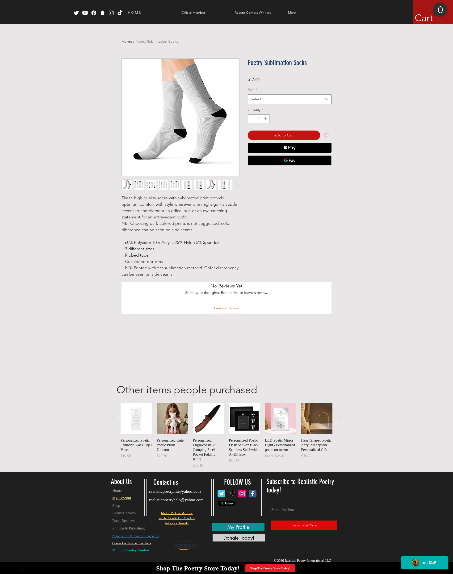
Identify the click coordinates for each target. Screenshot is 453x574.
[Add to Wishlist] (326, 135)
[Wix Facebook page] (252, 493)
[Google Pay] (289, 160)
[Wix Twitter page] (221, 493)
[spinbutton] (258, 119)
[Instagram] (111, 13)
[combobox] (289, 99)
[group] (226, 435)
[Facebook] (94, 13)
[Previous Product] (114, 418)
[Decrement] (251, 119)
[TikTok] (120, 13)
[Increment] (266, 119)
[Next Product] (339, 418)
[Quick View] (136, 418)
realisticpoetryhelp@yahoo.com (176, 499)
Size (252, 89)
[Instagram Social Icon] (242, 493)
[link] (431, 13)
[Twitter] (76, 13)
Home (127, 41)
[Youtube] (85, 13)
